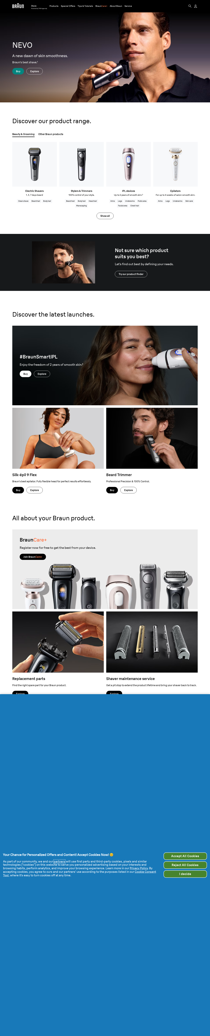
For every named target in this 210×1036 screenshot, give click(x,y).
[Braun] (18, 6)
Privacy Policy (139, 868)
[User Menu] (196, 6)
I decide (185, 874)
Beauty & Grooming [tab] (23, 134)
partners (59, 861)
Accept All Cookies (185, 856)
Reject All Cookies (185, 865)
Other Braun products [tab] (50, 134)
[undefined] (18, 6)
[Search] (190, 6)
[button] (54, 6)
